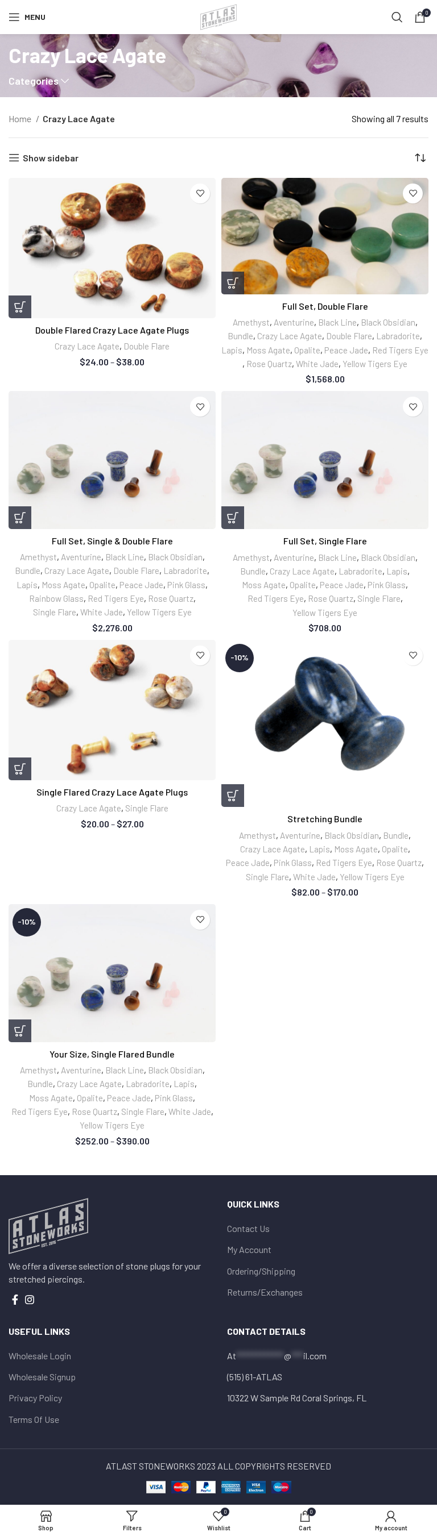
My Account (249, 1249)
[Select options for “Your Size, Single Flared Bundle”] (20, 1030)
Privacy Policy (35, 1397)
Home (21, 118)
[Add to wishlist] (200, 193)
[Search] (397, 17)
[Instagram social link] (30, 1299)
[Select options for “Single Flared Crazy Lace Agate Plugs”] (20, 768)
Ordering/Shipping (261, 1271)
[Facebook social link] (15, 1299)
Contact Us (248, 1228)
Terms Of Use (34, 1419)
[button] (232, 283)
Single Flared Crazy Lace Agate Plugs (112, 791)
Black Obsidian (388, 322)
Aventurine (294, 322)
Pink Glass (186, 585)
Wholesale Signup (42, 1376)
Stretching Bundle (324, 818)
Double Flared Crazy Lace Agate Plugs (112, 329)
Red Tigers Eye (400, 350)
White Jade (317, 364)
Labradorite (398, 336)
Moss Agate (268, 350)
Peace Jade (346, 350)
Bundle (240, 336)
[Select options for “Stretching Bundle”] (232, 795)
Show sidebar (51, 157)
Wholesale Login (40, 1355)
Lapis (231, 350)
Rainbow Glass (56, 598)
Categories (34, 81)
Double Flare (146, 346)
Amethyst (251, 322)
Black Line (337, 322)
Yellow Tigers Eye (375, 364)
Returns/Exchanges (265, 1292)
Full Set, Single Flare (325, 540)
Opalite (307, 350)
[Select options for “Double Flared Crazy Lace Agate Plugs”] (20, 306)
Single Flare (54, 612)
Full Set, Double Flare (325, 306)
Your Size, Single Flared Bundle (112, 1053)
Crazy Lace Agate (87, 346)
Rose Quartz (269, 364)
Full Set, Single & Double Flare (112, 540)
